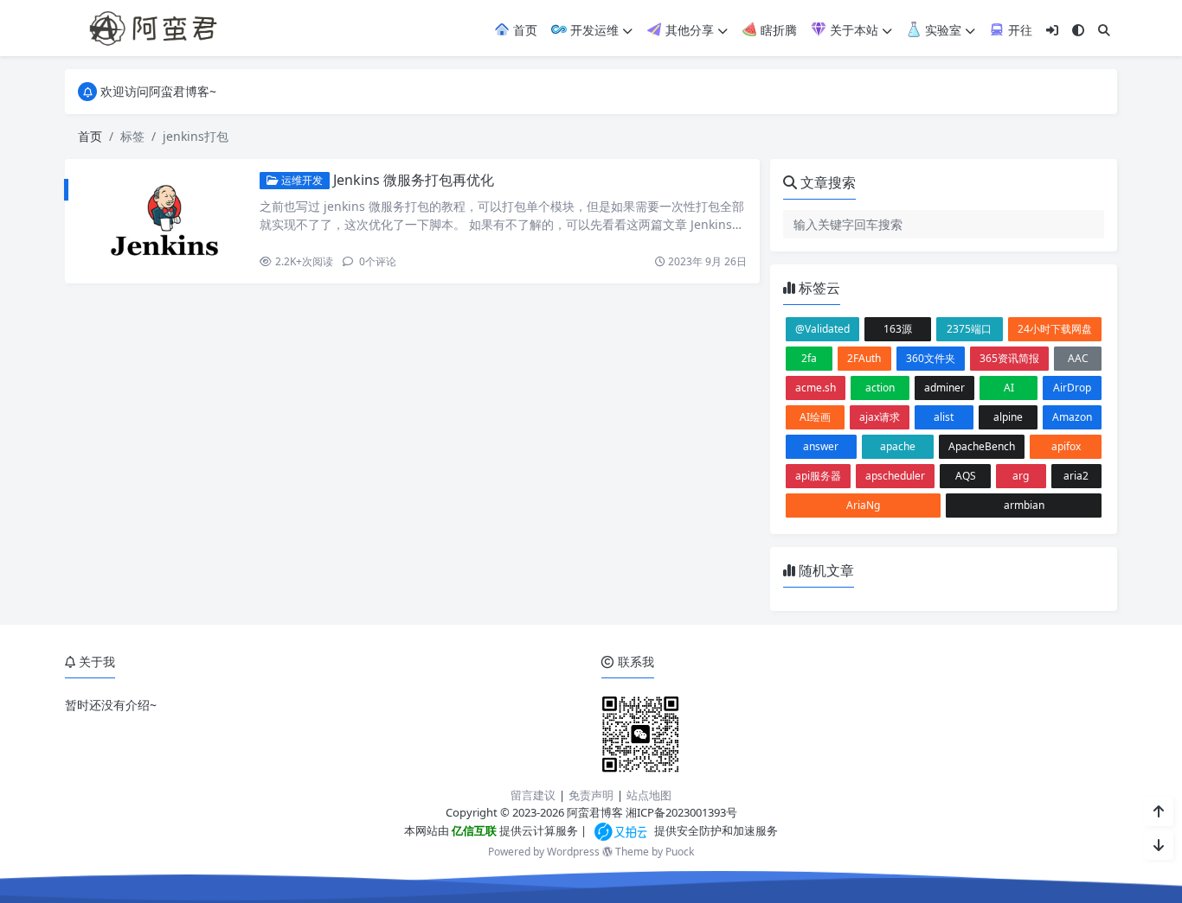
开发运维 (593, 30)
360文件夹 (930, 358)
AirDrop (1072, 387)
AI (1009, 387)
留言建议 (533, 795)
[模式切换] (1078, 30)
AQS (965, 475)
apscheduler (895, 475)
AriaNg (863, 505)
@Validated (822, 328)
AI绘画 (815, 417)
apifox (1066, 446)
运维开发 (301, 180)
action (880, 387)
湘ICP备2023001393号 (681, 812)
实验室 (941, 30)
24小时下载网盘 (1055, 328)
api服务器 (818, 475)
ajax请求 (879, 417)
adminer (944, 387)
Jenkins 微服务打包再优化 (413, 179)
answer (820, 446)
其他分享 (688, 30)
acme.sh (815, 387)
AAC (1078, 358)
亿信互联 (473, 830)
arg (1020, 475)
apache (897, 446)
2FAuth (864, 358)
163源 (897, 328)
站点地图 (648, 795)
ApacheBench (981, 446)
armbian (1024, 505)
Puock (679, 851)
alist (944, 417)
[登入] (1052, 30)
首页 (523, 30)
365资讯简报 (1009, 358)
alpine (1008, 417)
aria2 (1076, 475)
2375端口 (969, 328)
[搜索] (1104, 30)
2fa (809, 358)
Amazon (1072, 417)
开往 (1018, 30)
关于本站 (852, 30)
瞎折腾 (777, 30)
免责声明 (591, 795)
